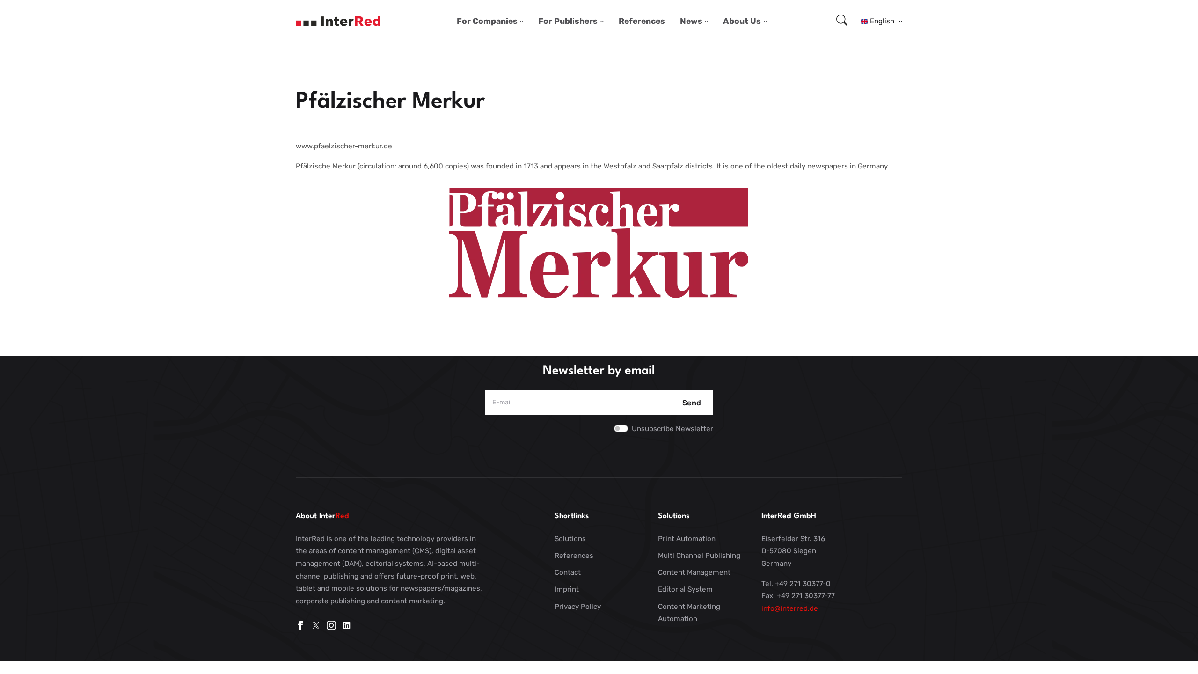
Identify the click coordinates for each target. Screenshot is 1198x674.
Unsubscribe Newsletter (672, 429)
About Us (742, 21)
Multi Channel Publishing (699, 555)
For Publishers (568, 21)
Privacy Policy (578, 606)
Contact (568, 572)
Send (691, 402)
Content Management (694, 572)
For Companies (487, 21)
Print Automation (687, 539)
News (691, 21)
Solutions (570, 539)
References (642, 21)
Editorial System (685, 589)
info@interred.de (789, 608)
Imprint (567, 589)
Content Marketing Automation (689, 612)
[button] (881, 21)
